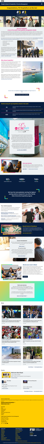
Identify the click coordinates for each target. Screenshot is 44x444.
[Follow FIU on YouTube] (35, 435)
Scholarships (3, 218)
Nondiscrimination (18, 438)
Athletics (2, 436)
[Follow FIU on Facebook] (32, 435)
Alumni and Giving (4, 437)
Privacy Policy (39, 442)
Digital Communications (21, 442)
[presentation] (6, 374)
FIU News (31, 434)
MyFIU (16, 433)
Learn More (25, 276)
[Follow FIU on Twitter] (33, 435)
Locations (2, 433)
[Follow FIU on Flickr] (36, 435)
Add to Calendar (14, 377)
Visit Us (2, 414)
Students (2, 411)
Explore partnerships (21, 255)
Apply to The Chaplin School (5, 412)
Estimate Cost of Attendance (5, 439)
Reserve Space (17, 437)
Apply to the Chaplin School (21, 295)
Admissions (3, 431)
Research (2, 434)
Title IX (16, 439)
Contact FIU (32, 433)
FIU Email (16, 435)
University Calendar (18, 431)
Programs (2, 413)
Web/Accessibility (33, 442)
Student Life (3, 435)
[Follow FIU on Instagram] (30, 435)
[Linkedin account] (6, 423)
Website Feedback (28, 442)
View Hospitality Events (38, 391)
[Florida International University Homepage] (11, 1)
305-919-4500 (3, 420)
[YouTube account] (7, 423)
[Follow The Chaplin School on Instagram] (1, 423)
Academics (3, 432)
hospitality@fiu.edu (4, 421)
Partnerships (3, 410)
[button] (42, 1)
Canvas (16, 434)
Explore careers (21, 246)
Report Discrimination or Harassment (21, 440)
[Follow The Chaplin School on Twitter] (3, 423)
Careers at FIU (3, 438)
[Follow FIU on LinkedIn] (31, 435)
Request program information (7, 402)
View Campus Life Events (28, 391)
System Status (17, 436)
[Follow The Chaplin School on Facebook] (4, 423)
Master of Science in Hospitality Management (8, 215)
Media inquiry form (5, 403)
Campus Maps (17, 432)
